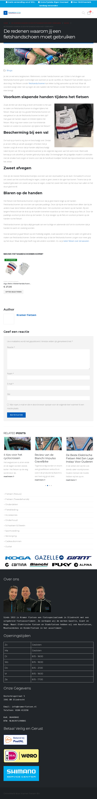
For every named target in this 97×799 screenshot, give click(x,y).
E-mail (10, 383)
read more (8, 480)
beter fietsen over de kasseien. (76, 241)
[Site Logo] (14, 13)
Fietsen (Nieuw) (13, 494)
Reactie (11, 347)
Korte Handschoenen (11, 281)
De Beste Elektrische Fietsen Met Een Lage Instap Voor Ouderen (48, 458)
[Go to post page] (17, 443)
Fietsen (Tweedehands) (17, 499)
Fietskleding (11, 510)
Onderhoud (11, 520)
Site (8, 394)
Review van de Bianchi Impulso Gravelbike (14, 458)
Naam (10, 373)
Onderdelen (11, 504)
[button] (5, 13)
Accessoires (11, 515)
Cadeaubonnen (13, 541)
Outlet (8, 546)
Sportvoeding (12, 531)
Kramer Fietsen (26, 315)
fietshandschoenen (37, 83)
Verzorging (11, 536)
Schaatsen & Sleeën (15, 525)
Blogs (9, 70)
